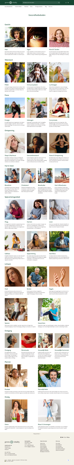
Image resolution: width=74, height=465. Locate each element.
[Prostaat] (16, 375)
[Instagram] (64, 437)
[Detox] (16, 410)
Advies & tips (42, 443)
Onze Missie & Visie (59, 447)
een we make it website (9, 461)
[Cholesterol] (28, 175)
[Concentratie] (59, 108)
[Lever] (59, 209)
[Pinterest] (67, 437)
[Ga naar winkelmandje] (68, 2)
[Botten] (37, 276)
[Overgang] (12, 340)
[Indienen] (59, 2)
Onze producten (59, 444)
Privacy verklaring (43, 447)
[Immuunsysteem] (37, 72)
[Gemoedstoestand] (37, 143)
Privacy (6, 460)
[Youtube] (62, 437)
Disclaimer (9, 460)
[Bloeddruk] (12, 175)
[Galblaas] (15, 241)
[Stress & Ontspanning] (59, 143)
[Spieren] (16, 309)
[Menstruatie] (28, 340)
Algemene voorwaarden (16, 460)
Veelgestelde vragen (43, 448)
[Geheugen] (37, 108)
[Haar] (15, 37)
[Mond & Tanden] (59, 37)
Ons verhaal (58, 443)
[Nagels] (59, 276)
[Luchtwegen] (59, 72)
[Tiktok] (65, 437)
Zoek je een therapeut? (60, 450)
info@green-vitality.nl (31, 446)
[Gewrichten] (49, 309)
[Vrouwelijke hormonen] (62, 340)
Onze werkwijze (59, 446)
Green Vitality (25, 460)
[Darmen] (37, 209)
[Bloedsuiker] (45, 175)
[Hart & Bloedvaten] (62, 175)
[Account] (66, 2)
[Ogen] (37, 37)
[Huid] (15, 276)
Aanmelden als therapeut (60, 448)
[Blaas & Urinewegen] (49, 410)
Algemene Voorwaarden (44, 450)
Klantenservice (43, 444)
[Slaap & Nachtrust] (15, 143)
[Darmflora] (59, 241)
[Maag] (15, 209)
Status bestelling (43, 446)
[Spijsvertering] (37, 241)
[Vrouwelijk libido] (45, 340)
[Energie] (15, 108)
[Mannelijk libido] (49, 375)
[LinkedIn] (68, 437)
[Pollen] (15, 72)
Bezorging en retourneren (44, 451)
